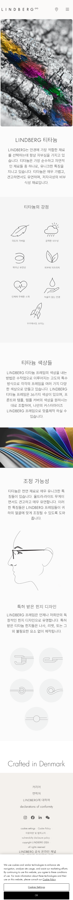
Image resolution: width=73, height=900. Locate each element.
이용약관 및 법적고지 (36, 833)
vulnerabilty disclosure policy (36, 837)
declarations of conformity (36, 807)
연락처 (36, 794)
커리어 (36, 787)
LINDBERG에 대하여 (36, 800)
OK (36, 895)
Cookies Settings (28, 828)
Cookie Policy (44, 828)
